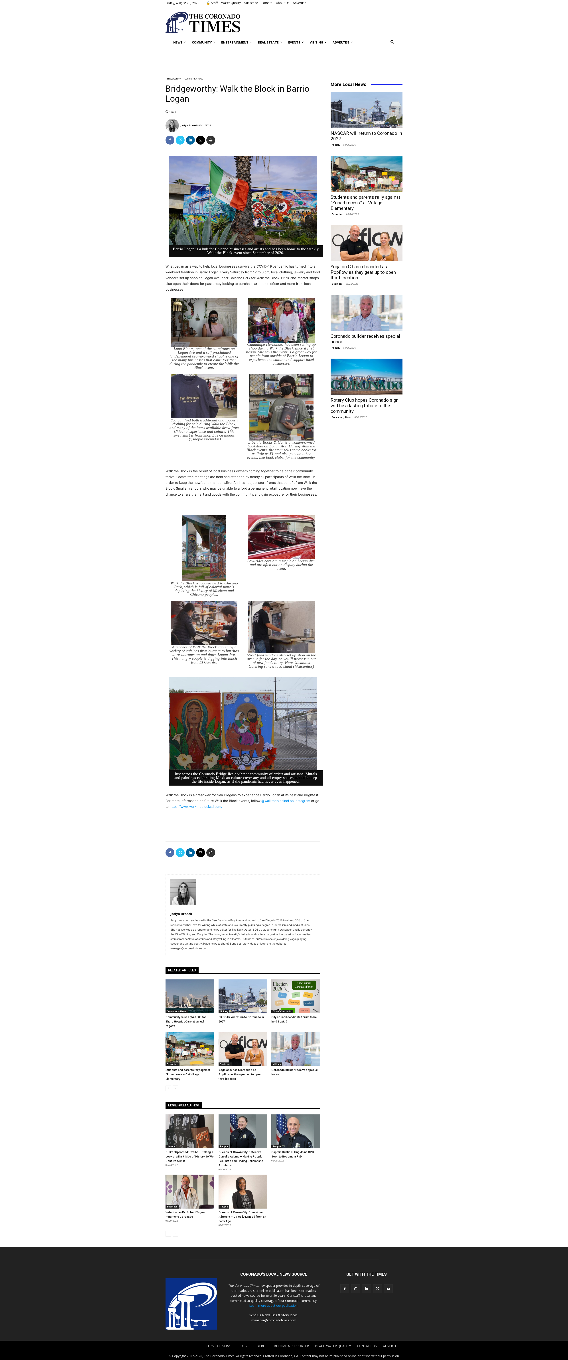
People (224, 1146)
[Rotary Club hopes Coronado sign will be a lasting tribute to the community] (366, 377)
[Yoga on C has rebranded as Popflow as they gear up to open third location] (243, 1049)
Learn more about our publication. (273, 1305)
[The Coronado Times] (203, 22)
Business (225, 1064)
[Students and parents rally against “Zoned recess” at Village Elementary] (190, 1049)
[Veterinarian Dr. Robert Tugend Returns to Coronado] (190, 1192)
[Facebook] (170, 140)
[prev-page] (168, 1088)
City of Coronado (282, 1011)
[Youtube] (388, 1288)
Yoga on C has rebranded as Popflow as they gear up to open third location (240, 1074)
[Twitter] (180, 140)
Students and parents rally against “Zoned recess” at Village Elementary (188, 1074)
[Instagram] (355, 1288)
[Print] (210, 140)
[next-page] (175, 1088)
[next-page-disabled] (175, 1234)
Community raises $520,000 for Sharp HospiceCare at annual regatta (186, 1021)
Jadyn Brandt (189, 125)
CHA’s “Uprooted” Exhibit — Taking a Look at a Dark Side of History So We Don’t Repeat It (190, 1156)
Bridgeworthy (174, 78)
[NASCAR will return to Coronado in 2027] (243, 996)
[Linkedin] (190, 140)
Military (224, 1011)
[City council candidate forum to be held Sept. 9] (295, 996)
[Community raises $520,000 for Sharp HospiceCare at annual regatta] (190, 996)
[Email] (200, 140)
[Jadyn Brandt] (173, 125)
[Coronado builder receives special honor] (295, 1049)
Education (172, 1064)
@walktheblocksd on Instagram (285, 801)
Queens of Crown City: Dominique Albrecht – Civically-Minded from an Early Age (242, 1217)
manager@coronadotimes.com (273, 1320)
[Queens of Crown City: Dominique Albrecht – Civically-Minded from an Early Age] (243, 1192)
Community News (193, 78)
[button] (392, 42)
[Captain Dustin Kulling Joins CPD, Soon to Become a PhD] (295, 1131)
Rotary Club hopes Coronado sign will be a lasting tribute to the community (364, 405)
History (171, 1146)
